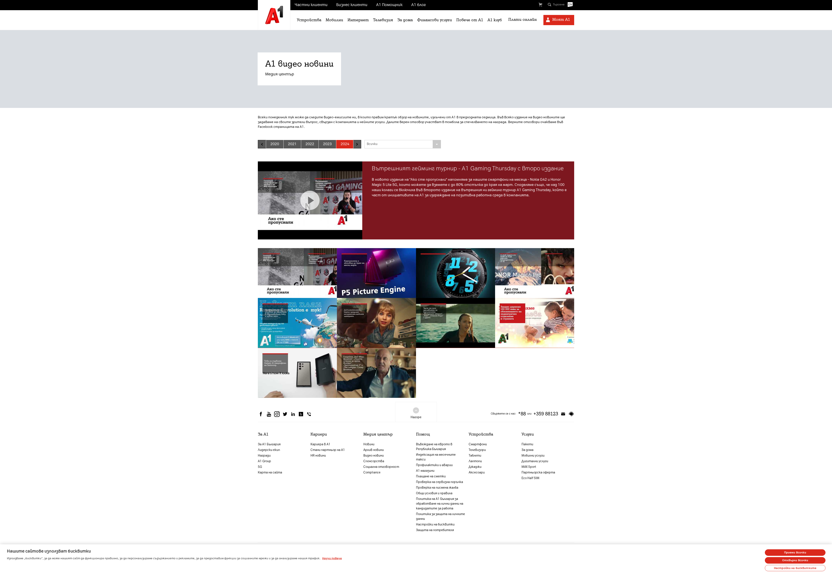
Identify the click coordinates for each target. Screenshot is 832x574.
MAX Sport (529, 467)
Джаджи (475, 467)
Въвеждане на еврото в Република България (434, 446)
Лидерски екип (269, 450)
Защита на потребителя (435, 530)
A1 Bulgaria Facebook (261, 414)
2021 (292, 144)
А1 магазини (425, 471)
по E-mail (563, 414)
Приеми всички (795, 552)
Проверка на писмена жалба (437, 487)
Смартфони (478, 444)
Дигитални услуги (535, 461)
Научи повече (332, 558)
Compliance (371, 472)
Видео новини (373, 455)
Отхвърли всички (795, 560)
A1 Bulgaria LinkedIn (293, 414)
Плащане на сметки (431, 476)
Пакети (527, 444)
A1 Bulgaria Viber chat (309, 414)
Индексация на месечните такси (436, 457)
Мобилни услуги (533, 455)
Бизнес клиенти (351, 4)
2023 (327, 144)
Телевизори (477, 450)
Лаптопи (475, 461)
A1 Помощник (389, 4)
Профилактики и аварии (434, 465)
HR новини (318, 455)
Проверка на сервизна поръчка (439, 482)
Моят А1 (561, 19)
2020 (274, 144)
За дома (405, 20)
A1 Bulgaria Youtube (269, 414)
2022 (310, 144)
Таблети (475, 455)
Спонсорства (373, 461)
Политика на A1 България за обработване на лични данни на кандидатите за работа (439, 503)
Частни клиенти (311, 4)
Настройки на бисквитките (795, 567)
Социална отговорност (381, 467)
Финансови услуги (434, 20)
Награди (264, 455)
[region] (416, 559)
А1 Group (264, 461)
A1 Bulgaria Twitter (285, 414)
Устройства (309, 20)
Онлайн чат (571, 414)
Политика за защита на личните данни (440, 516)
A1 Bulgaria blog (301, 414)
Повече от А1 (469, 20)
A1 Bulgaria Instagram (277, 414)
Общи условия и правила (434, 493)
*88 (522, 413)
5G (260, 467)
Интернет (358, 20)
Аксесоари (477, 472)
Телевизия (383, 20)
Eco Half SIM (530, 478)
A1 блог (418, 4)
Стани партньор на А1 (327, 450)
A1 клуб (495, 20)
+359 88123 (545, 413)
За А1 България (269, 444)
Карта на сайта (270, 472)
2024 (345, 144)
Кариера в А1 (320, 444)
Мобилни (334, 20)
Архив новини (373, 450)
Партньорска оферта (538, 472)
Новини (368, 444)
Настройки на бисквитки (435, 524)
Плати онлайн (522, 19)
